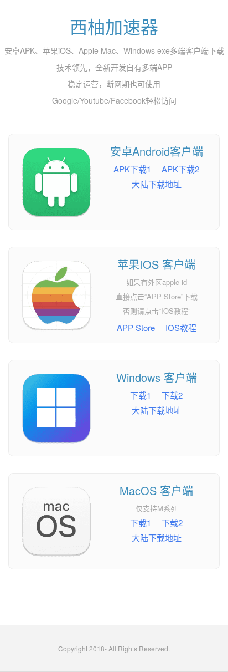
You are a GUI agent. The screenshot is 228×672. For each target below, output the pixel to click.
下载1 (140, 395)
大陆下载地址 (157, 184)
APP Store (136, 327)
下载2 (172, 395)
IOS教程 (180, 327)
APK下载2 (180, 169)
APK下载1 (132, 169)
